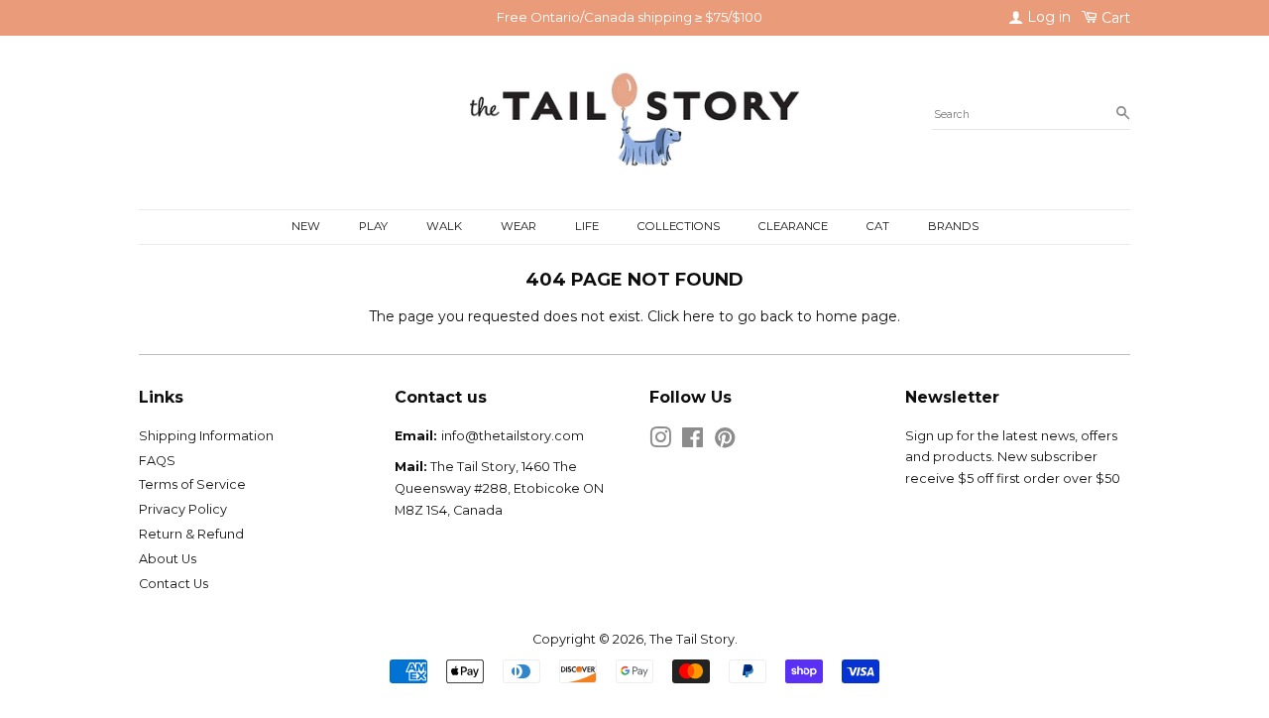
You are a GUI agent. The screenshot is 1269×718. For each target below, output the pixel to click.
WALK (444, 226)
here (699, 316)
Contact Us (173, 583)
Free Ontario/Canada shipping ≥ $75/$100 (629, 17)
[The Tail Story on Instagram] (660, 441)
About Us (167, 558)
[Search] (1122, 114)
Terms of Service (192, 484)
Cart (1113, 18)
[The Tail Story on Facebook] (692, 441)
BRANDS (953, 226)
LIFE (587, 226)
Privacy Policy (183, 509)
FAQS (157, 460)
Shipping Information (206, 435)
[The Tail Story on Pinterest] (725, 441)
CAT (877, 226)
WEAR (518, 226)
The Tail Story (692, 639)
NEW (305, 226)
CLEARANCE (793, 226)
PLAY (373, 226)
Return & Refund (191, 534)
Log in (1047, 17)
